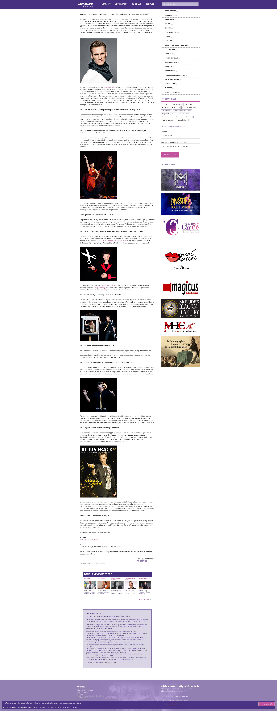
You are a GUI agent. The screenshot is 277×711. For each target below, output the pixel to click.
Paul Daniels (111, 285)
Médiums (179, 117)
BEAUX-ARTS (169, 15)
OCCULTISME (170, 71)
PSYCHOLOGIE (170, 83)
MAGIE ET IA (169, 53)
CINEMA (168, 24)
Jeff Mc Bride (122, 241)
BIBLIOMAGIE (170, 19)
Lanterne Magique (189, 107)
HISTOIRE (168, 41)
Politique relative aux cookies (67, 707)
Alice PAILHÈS (101, 578)
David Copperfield (109, 241)
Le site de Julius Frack (89, 540)
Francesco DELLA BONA (130, 579)
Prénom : (164, 132)
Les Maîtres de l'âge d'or (182, 110)
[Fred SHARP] (90, 582)
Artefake (85, 4)
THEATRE (168, 88)
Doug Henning (99, 288)
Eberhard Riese (110, 87)
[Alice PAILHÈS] (103, 582)
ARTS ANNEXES (170, 11)
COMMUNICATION (171, 32)
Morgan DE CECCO (144, 578)
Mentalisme (167, 117)
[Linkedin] (141, 561)
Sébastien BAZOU (110, 663)
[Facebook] (138, 561)
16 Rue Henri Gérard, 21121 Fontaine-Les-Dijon (85, 690)
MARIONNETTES (171, 62)
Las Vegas (166, 110)
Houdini (165, 107)
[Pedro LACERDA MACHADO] (117, 582)
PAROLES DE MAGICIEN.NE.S (96, 563)
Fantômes (190, 104)
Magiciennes (184, 114)
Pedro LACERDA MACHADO (115, 579)
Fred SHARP (87, 578)
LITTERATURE (170, 49)
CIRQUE (168, 28)
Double (165, 104)
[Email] (143, 561)
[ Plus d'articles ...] (144, 599)
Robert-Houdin (168, 120)
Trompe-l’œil (182, 120)
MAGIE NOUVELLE (171, 58)
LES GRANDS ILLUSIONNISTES (176, 45)
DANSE (167, 36)
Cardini (103, 285)
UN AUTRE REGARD (172, 92)
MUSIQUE (168, 66)
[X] (146, 561)
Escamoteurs (177, 104)
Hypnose (176, 107)
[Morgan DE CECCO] (145, 582)
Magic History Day (169, 114)
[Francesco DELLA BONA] (131, 582)
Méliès (189, 117)
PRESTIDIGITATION (172, 79)
